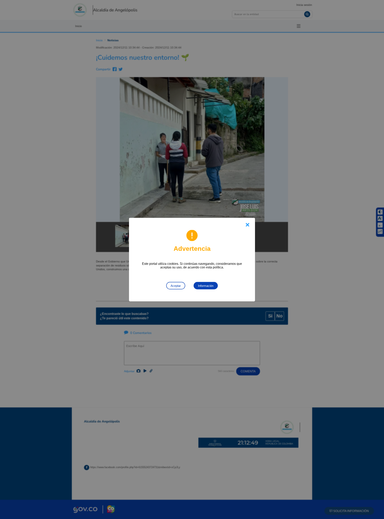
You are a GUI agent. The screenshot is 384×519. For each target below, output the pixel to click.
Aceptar (176, 285)
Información (205, 285)
